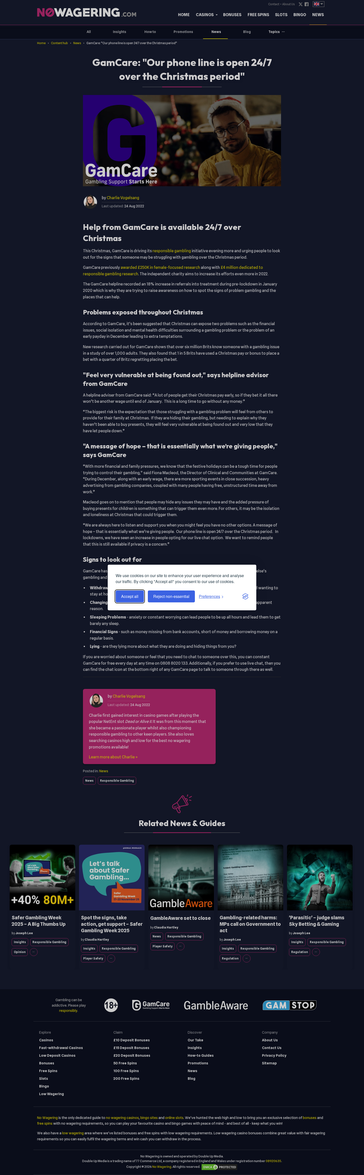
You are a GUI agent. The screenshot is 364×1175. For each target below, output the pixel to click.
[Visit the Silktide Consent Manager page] (245, 596)
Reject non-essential (171, 596)
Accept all (129, 596)
